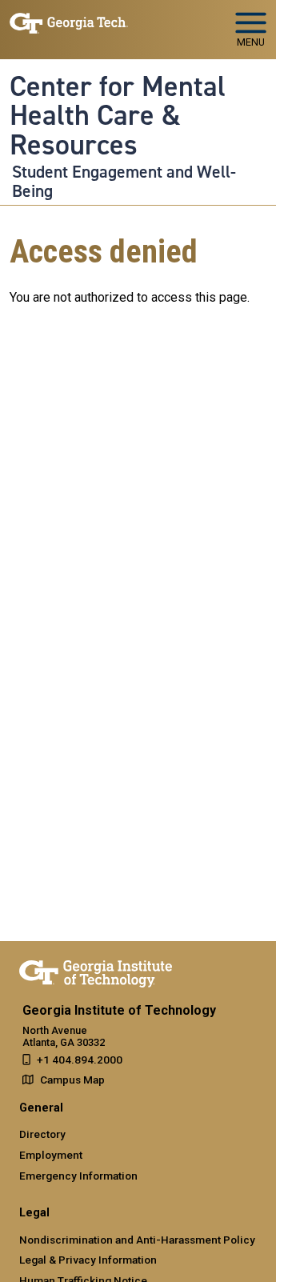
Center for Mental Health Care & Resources (118, 115)
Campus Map (72, 1079)
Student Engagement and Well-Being (124, 181)
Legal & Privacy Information (88, 1259)
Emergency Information (78, 1175)
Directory (42, 1134)
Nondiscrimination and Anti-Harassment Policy (137, 1239)
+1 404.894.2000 (79, 1059)
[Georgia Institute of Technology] (69, 22)
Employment (50, 1154)
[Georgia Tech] (95, 970)
